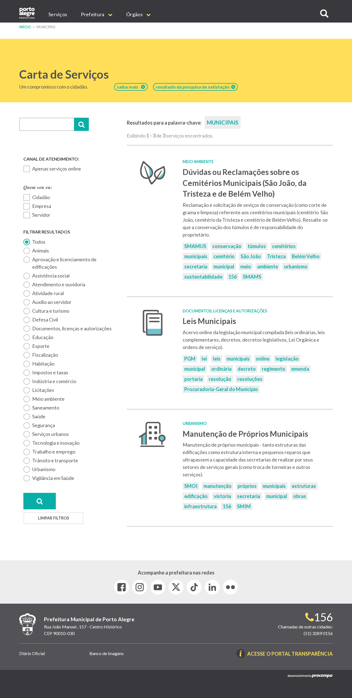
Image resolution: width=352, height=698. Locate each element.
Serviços (57, 14)
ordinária (221, 369)
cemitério (224, 256)
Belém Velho (306, 256)
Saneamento (45, 408)
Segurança (43, 425)
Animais (40, 251)
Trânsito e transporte (55, 460)
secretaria (195, 266)
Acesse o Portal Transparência (290, 654)
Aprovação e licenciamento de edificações (64, 263)
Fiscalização (45, 355)
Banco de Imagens (106, 653)
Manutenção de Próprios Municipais (245, 433)
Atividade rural (48, 293)
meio (245, 266)
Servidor (41, 215)
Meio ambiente (48, 399)
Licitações (43, 390)
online (263, 359)
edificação (196, 496)
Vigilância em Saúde (53, 478)
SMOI (190, 486)
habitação (43, 364)
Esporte (41, 346)
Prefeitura (93, 14)
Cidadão (41, 197)
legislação (287, 359)
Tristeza (276, 256)
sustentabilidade (203, 277)
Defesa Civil (45, 320)
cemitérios (284, 246)
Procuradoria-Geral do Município (221, 389)
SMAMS (252, 277)
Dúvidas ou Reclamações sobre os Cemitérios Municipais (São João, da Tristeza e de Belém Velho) (245, 182)
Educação (42, 337)
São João (251, 256)
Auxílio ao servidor (52, 302)
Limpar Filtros (53, 518)
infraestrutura (200, 506)
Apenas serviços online (56, 169)
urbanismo (295, 266)
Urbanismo (43, 469)
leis (217, 359)
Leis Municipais (209, 321)
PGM (190, 359)
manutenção (218, 486)
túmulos (257, 246)
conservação (226, 246)
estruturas (304, 486)
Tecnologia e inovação (55, 443)
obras (299, 496)
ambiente (267, 266)
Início (25, 27)
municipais (195, 256)
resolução (220, 379)
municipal (223, 266)
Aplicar (81, 124)
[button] (324, 13)
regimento (273, 369)
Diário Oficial (32, 653)
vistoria (222, 496)
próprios (247, 486)
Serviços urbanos (50, 434)
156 (233, 277)
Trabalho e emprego (53, 452)
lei (204, 359)
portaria (193, 379)
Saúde (38, 416)
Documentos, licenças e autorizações (72, 328)
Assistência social (51, 276)
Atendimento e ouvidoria (58, 284)
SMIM (244, 506)
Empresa (41, 206)
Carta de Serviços (64, 74)
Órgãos (135, 14)
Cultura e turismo (50, 311)
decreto (247, 369)
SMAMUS (195, 246)
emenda (300, 369)
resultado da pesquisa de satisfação (193, 86)
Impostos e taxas (50, 372)
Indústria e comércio (54, 381)
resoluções (249, 379)
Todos (38, 242)
